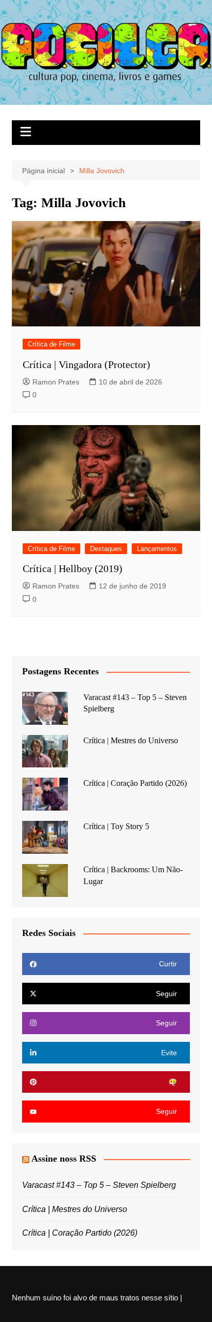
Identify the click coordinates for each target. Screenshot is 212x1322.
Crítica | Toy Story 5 (116, 826)
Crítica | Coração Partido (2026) (135, 783)
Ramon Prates (55, 382)
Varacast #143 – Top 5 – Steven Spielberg (99, 1185)
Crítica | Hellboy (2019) (72, 568)
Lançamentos (157, 549)
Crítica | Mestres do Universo (130, 740)
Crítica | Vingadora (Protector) (86, 364)
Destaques (106, 549)
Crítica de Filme (51, 344)
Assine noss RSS (63, 1158)
